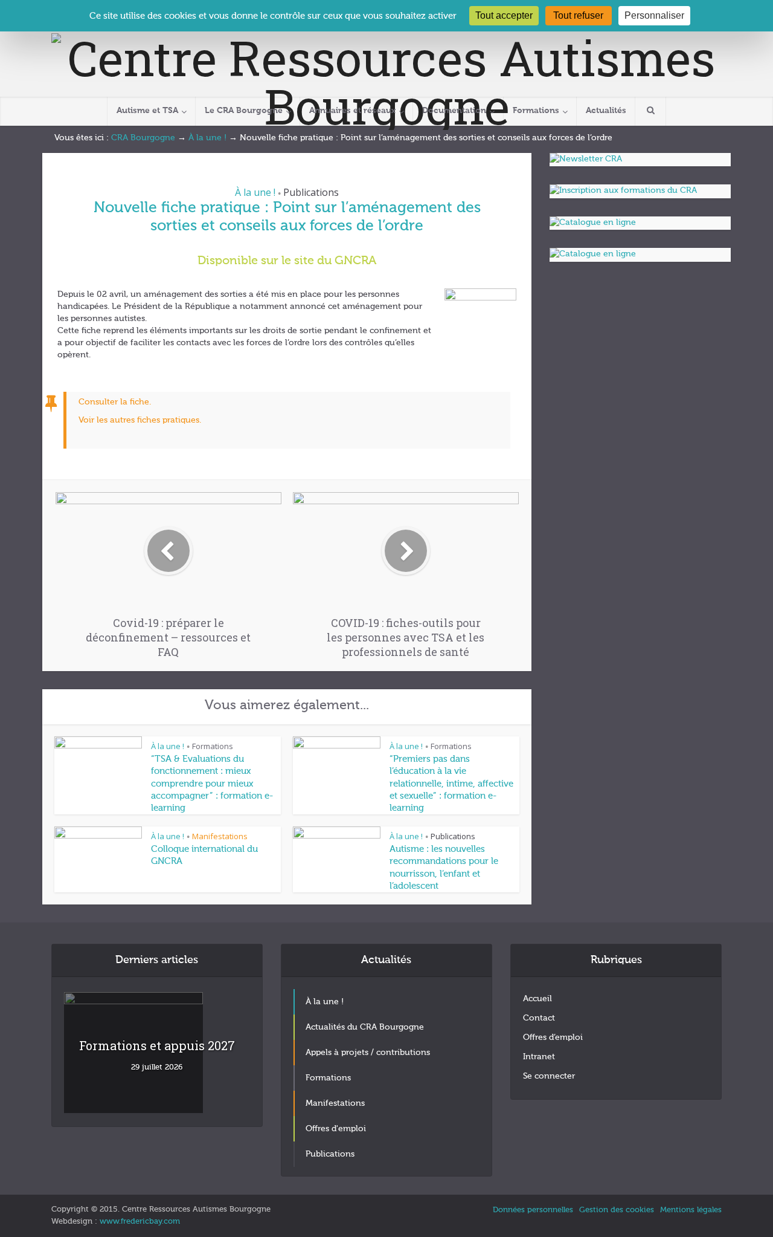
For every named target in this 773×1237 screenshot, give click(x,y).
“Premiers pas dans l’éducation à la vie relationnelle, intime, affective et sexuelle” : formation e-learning (451, 784)
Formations (536, 110)
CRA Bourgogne (143, 138)
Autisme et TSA (147, 110)
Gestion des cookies (616, 1210)
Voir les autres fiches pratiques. (140, 420)
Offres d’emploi (553, 1037)
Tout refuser (578, 15)
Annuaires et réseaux (352, 110)
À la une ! (207, 138)
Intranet (539, 1057)
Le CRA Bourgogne (244, 110)
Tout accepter (504, 15)
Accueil (537, 999)
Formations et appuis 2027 (157, 1045)
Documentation (454, 110)
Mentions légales (691, 1210)
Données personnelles (533, 1210)
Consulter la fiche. (115, 402)
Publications (311, 192)
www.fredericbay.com (140, 1222)
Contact (539, 1018)
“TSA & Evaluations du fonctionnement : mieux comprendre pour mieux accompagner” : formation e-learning (212, 784)
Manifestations (220, 836)
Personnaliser (654, 15)
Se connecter (549, 1076)
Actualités (606, 110)
